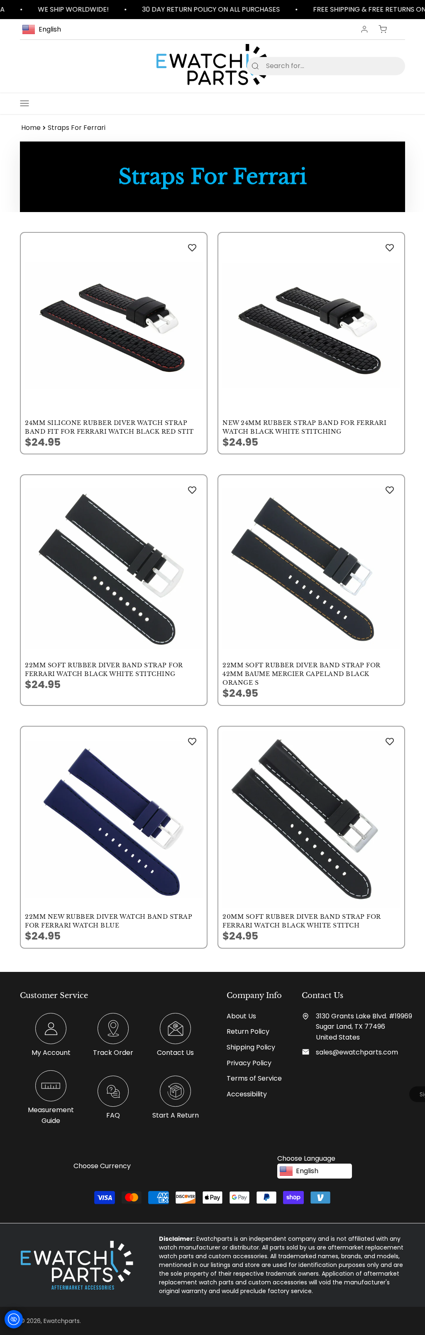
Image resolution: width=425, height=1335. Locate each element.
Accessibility (247, 1094)
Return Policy (248, 1031)
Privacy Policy (249, 1063)
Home (31, 127)
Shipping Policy (251, 1047)
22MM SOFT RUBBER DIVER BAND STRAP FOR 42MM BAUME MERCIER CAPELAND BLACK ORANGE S (301, 673)
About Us (241, 1016)
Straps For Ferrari (76, 127)
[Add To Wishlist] (192, 247)
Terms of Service (254, 1078)
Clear (385, 66)
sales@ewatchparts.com (357, 1052)
